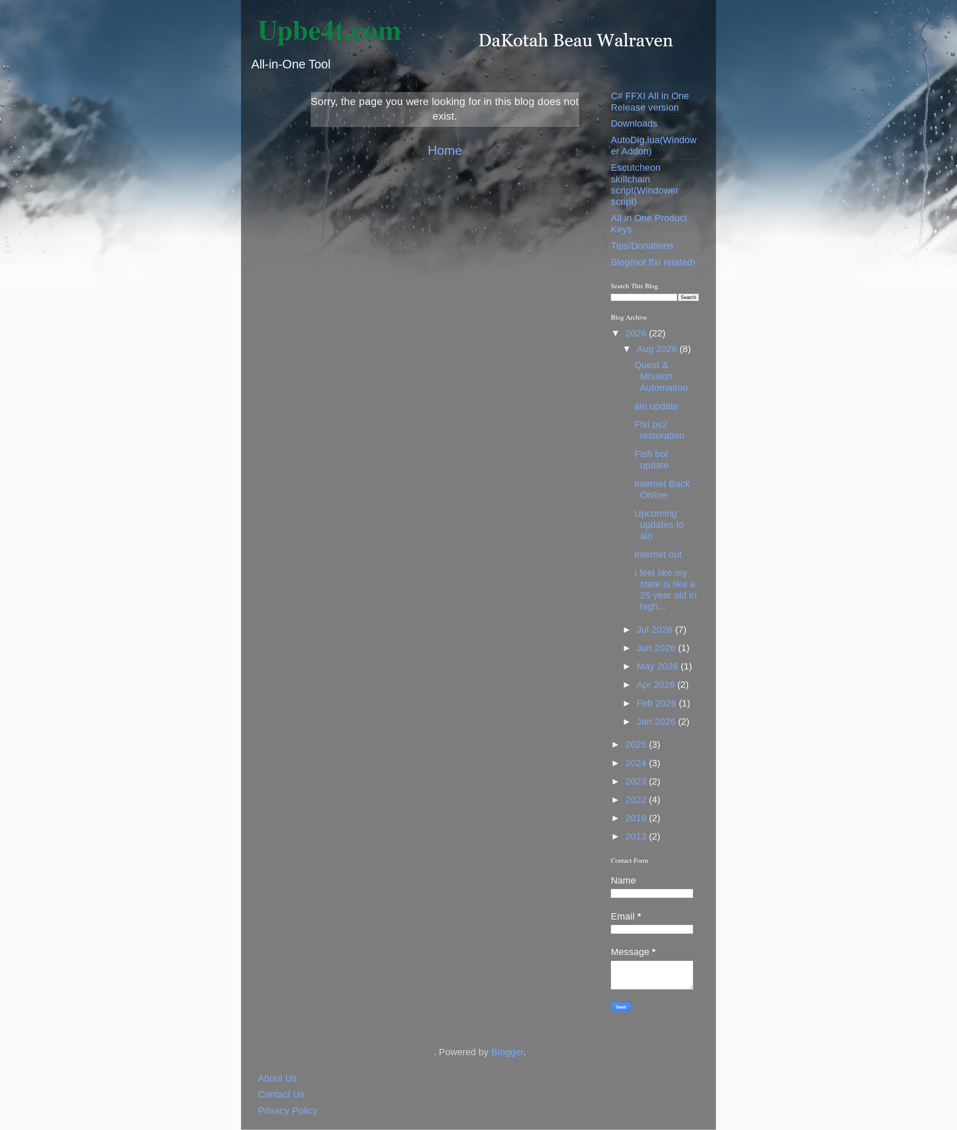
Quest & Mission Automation (661, 376)
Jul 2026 (656, 629)
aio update (656, 406)
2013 (637, 836)
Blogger (507, 1052)
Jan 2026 (657, 721)
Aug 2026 (658, 349)
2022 (637, 799)
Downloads (634, 123)
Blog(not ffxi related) (653, 262)
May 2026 (659, 666)
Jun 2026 (657, 648)
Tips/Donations (642, 245)
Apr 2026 (657, 684)
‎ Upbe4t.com (325, 29)
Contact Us (281, 1094)
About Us (277, 1078)
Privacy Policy (288, 1110)
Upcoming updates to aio (659, 524)
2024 (637, 763)
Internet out (658, 554)
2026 (637, 333)
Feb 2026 (658, 703)
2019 (637, 818)
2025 (637, 744)
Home (445, 150)
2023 (637, 781)
